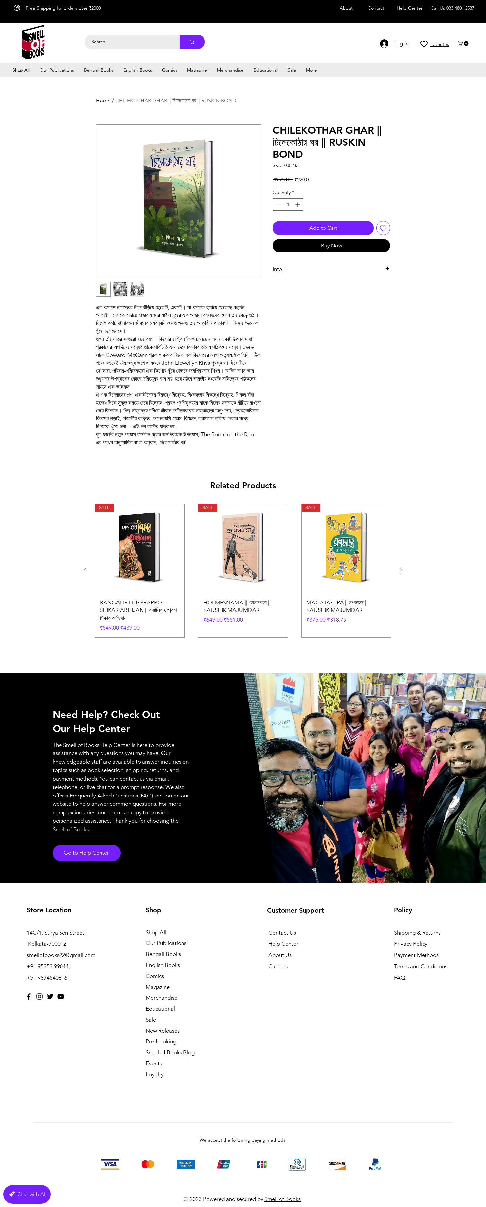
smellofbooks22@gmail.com (61, 955)
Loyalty (155, 1074)
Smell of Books (282, 1199)
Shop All (156, 932)
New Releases (163, 1030)
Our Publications (166, 943)
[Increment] (298, 204)
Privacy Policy (410, 944)
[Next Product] (401, 570)
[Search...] (192, 42)
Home (103, 100)
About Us (280, 955)
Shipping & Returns (417, 932)
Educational (160, 1008)
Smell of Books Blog (170, 1052)
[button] (464, 43)
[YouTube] (61, 996)
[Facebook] (29, 996)
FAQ (399, 977)
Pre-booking (161, 1041)
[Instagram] (39, 996)
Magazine (158, 987)
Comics (155, 976)
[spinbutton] (288, 204)
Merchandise (161, 997)
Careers (278, 966)
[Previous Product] (85, 570)
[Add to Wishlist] (383, 228)
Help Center (283, 944)
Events (154, 1063)
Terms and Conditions (420, 966)
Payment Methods (417, 955)
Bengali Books (163, 954)
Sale (151, 1019)
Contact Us (282, 932)
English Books (163, 965)
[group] (243, 570)
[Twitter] (50, 996)
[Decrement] (278, 204)
